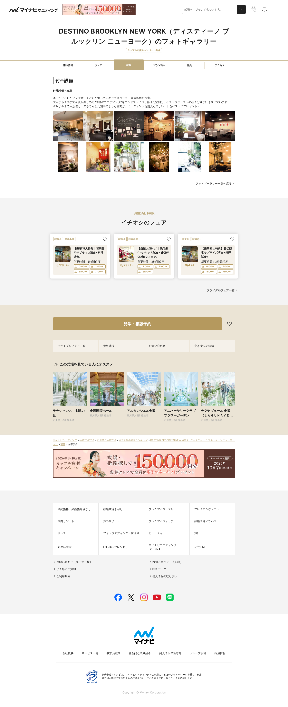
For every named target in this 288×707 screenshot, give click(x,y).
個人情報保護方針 (170, 653)
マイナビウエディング (65, 440)
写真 (63, 444)
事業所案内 (113, 653)
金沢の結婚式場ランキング (133, 440)
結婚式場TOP (87, 440)
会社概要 (68, 653)
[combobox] (209, 9)
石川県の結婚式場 (106, 440)
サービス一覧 (90, 653)
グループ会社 (198, 653)
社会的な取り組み (140, 653)
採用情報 (220, 653)
